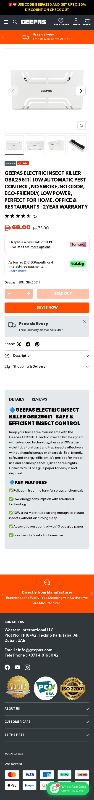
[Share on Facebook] (28, 344)
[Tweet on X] (19, 344)
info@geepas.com (35, 650)
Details (16, 399)
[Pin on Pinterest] (37, 344)
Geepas (10, 282)
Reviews (39, 399)
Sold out (63, 293)
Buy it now (47, 307)
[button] (87, 22)
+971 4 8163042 (43, 655)
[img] (18, 217)
